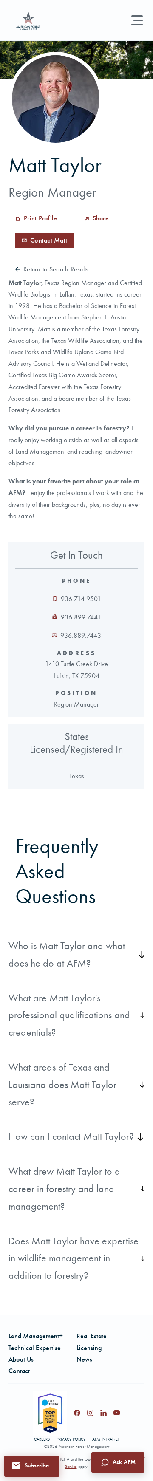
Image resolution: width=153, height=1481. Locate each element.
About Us (21, 1359)
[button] (32, 1466)
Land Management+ (35, 1336)
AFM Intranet (105, 1439)
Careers (42, 1439)
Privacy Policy (71, 1439)
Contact (19, 1371)
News (84, 1359)
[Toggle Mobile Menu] (137, 20)
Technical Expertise (34, 1348)
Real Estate (91, 1336)
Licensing (89, 1348)
